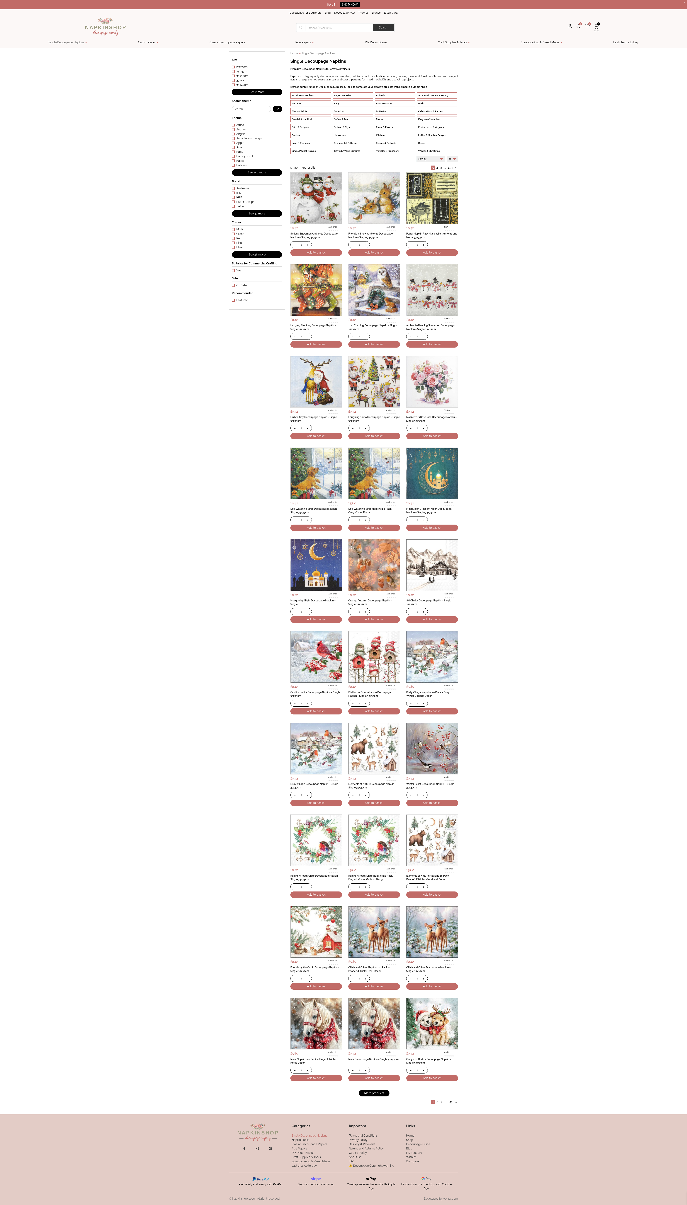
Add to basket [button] (316, 252)
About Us (355, 1157)
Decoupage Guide (418, 1144)
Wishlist (411, 1157)
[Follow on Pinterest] (270, 1148)
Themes (363, 12)
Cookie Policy (358, 1152)
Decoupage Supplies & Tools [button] (335, 86)
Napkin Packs (147, 42)
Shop (409, 1139)
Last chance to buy (626, 42)
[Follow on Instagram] (257, 1148)
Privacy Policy (358, 1139)
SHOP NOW (350, 4)
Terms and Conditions (363, 1135)
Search (383, 27)
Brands (376, 12)
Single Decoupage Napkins (66, 42)
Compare (412, 1161)
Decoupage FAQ (344, 12)
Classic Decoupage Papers (227, 42)
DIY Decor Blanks (376, 42)
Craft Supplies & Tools (452, 42)
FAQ (351, 1161)
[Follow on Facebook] (244, 1148)
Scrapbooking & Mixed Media (540, 42)
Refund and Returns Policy (366, 1148)
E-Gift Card (391, 12)
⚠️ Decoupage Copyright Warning (371, 1165)
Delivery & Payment (362, 1144)
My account (414, 1152)
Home (294, 53)
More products (374, 1093)
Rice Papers (303, 42)
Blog (328, 12)
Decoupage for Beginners (305, 12)
